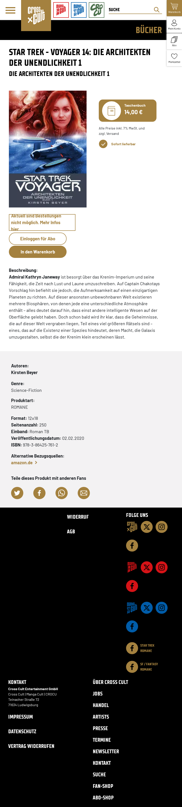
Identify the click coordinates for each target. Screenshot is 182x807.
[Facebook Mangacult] (132, 586)
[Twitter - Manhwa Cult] (147, 608)
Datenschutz (22, 731)
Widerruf (78, 517)
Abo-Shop (103, 797)
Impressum (20, 716)
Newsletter (106, 751)
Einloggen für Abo (37, 238)
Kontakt (102, 763)
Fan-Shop (103, 786)
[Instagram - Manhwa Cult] (162, 608)
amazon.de (22, 462)
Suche (99, 774)
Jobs (98, 693)
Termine (102, 740)
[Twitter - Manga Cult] (147, 567)
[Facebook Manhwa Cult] (132, 626)
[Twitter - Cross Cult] (147, 527)
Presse (100, 728)
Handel (101, 705)
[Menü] (10, 10)
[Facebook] (132, 545)
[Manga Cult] (132, 567)
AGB (71, 531)
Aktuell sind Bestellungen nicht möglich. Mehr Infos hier (36, 222)
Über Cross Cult (110, 682)
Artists (101, 716)
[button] (17, 493)
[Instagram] (162, 527)
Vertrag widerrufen (31, 746)
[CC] (132, 527)
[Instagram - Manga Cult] (162, 567)
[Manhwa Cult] (132, 608)
